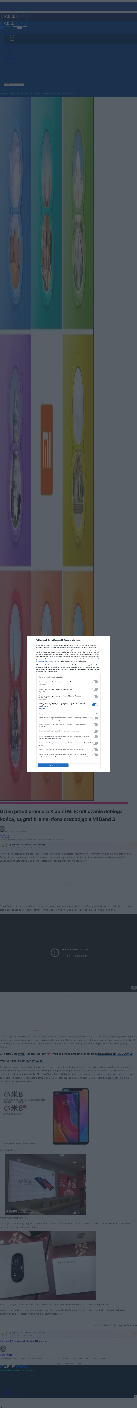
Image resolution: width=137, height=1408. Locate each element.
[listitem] (68, 677)
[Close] (105, 640)
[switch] (95, 681)
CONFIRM (53, 765)
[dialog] (68, 704)
